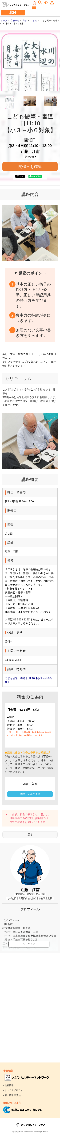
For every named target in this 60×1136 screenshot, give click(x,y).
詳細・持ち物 (35, 818)
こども (34, 20)
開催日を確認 (30, 166)
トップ (4, 20)
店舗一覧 (15, 20)
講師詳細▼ (30, 156)
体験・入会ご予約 (30, 794)
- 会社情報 (8, 1085)
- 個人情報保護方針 (13, 1095)
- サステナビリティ (13, 1090)
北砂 (24, 20)
